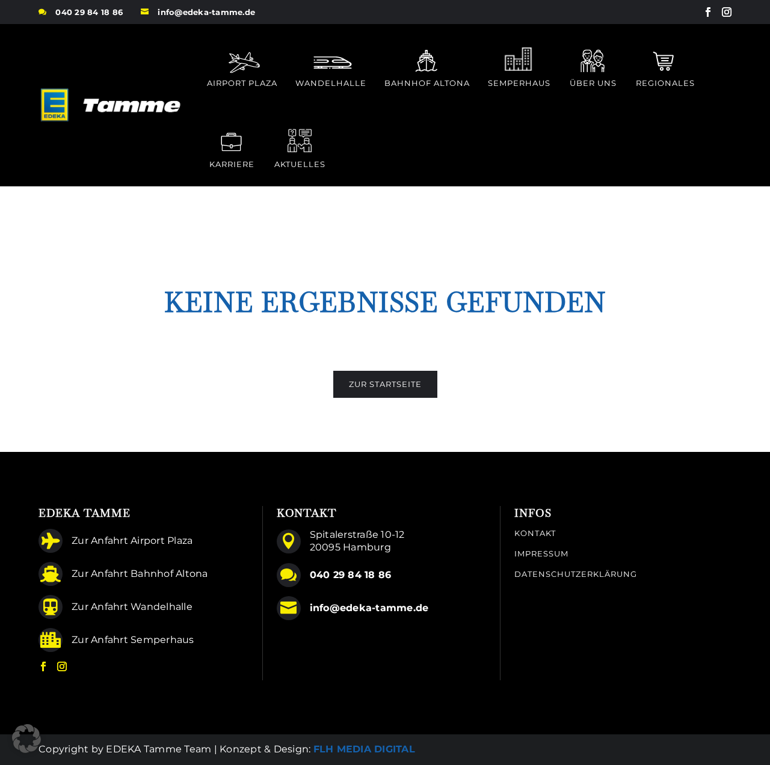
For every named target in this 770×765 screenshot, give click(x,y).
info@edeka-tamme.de (206, 12)
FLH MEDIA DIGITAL (364, 749)
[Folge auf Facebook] (708, 12)
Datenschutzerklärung (575, 574)
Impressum (541, 553)
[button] (26, 738)
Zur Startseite (385, 384)
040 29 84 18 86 (89, 12)
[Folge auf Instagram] (727, 12)
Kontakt (535, 533)
